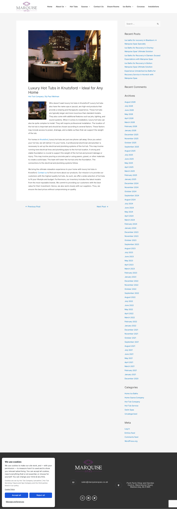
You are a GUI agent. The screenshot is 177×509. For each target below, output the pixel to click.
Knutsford (44, 139)
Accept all (16, 495)
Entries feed (130, 433)
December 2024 (131, 183)
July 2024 (129, 203)
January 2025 (130, 179)
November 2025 (131, 138)
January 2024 (130, 228)
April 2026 (129, 118)
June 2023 (129, 256)
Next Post (102, 206)
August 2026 (130, 102)
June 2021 (129, 354)
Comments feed (131, 437)
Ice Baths (127, 6)
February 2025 (131, 175)
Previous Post (32, 206)
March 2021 (129, 366)
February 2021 (131, 370)
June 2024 (129, 208)
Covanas (141, 6)
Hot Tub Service (131, 406)
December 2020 (131, 378)
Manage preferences (15, 502)
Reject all (41, 495)
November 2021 (131, 334)
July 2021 (129, 350)
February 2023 (131, 273)
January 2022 (130, 326)
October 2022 (130, 289)
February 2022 (131, 321)
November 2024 (131, 187)
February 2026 (131, 126)
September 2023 (132, 244)
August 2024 (130, 199)
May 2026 (129, 114)
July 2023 (129, 252)
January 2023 (130, 277)
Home (49, 6)
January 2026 (130, 130)
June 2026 (129, 110)
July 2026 (129, 106)
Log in (127, 429)
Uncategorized (131, 414)
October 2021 (130, 338)
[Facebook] (88, 498)
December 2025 (131, 134)
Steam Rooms (113, 6)
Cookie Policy (10, 489)
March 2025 (130, 171)
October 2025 (130, 142)
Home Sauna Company (134, 397)
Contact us (42, 172)
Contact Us (99, 6)
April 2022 (129, 313)
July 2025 (129, 155)
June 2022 (129, 305)
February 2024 (131, 224)
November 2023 (131, 236)
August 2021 (130, 346)
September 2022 (132, 293)
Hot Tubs (74, 6)
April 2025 (129, 167)
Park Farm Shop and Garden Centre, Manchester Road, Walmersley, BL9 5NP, (140, 485)
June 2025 (129, 159)
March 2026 (130, 122)
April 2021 (129, 362)
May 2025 (129, 163)
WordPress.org (131, 441)
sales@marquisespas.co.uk (94, 482)
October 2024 (130, 191)
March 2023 (130, 269)
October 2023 (130, 240)
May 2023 (129, 260)
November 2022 (131, 285)
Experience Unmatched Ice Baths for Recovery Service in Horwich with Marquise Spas (140, 74)
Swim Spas (129, 410)
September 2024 (132, 195)
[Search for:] (143, 24)
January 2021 (130, 374)
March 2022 (130, 317)
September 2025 (132, 147)
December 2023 (131, 232)
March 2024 (130, 220)
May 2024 (129, 212)
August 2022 (130, 297)
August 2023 (130, 248)
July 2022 (129, 301)
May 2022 (129, 309)
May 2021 (129, 358)
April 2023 (129, 265)
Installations (153, 6)
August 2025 (130, 151)
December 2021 (131, 330)
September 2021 (132, 342)
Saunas (84, 6)
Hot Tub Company (36, 96)
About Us (60, 6)
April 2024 (129, 216)
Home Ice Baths (131, 393)
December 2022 (131, 281)
